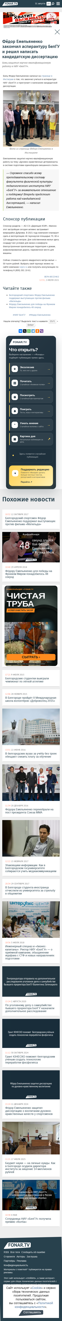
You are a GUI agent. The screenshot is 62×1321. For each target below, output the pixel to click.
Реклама (21, 1260)
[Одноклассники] (37, 331)
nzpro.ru (23, 267)
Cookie (36, 1288)
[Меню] (58, 4)
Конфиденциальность (16, 1265)
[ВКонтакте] (20, 331)
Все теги (15, 1252)
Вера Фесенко (51, 276)
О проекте (9, 1256)
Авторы (21, 1256)
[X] (24, 331)
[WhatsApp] (29, 331)
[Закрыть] (57, 32)
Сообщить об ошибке (33, 1252)
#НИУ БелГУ (19, 315)
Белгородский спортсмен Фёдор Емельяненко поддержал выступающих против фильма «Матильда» (32, 298)
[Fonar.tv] (10, 3)
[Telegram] (33, 331)
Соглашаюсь (32, 1312)
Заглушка (32, 1256)
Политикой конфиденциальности (34, 1305)
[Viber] (41, 331)
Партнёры (9, 1260)
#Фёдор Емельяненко (40, 315)
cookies (31, 1278)
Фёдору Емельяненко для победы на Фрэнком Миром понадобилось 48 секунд (32, 306)
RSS (6, 1252)
